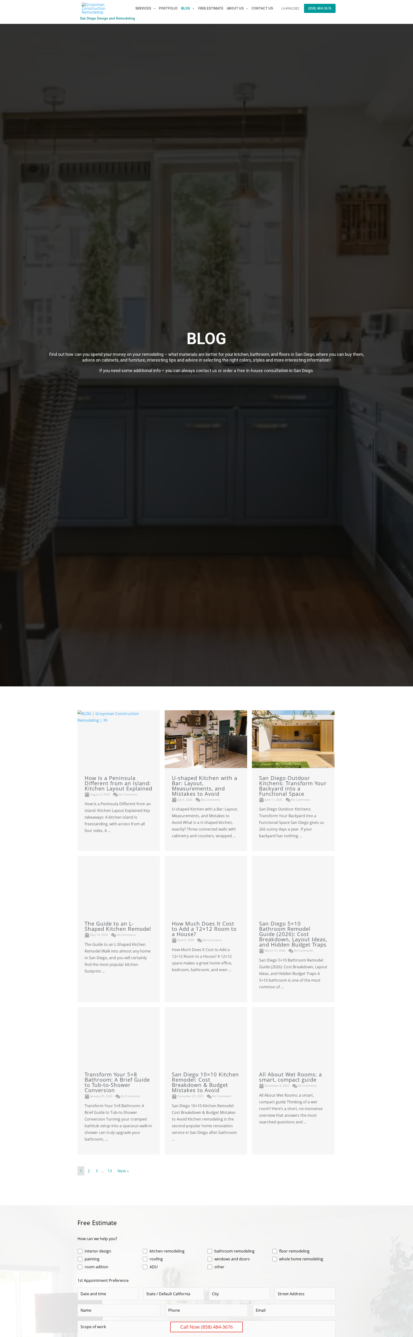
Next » (123, 1171)
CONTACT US (262, 8)
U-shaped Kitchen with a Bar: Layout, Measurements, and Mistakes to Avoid (204, 785)
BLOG (185, 8)
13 (110, 1171)
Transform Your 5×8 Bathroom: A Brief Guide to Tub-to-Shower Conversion (117, 1082)
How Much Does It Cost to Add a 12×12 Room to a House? (204, 928)
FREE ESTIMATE (210, 8)
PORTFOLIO (168, 8)
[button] (153, 8)
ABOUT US (235, 8)
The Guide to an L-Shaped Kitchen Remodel (118, 926)
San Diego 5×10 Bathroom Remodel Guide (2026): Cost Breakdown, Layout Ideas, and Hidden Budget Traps (293, 934)
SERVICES (143, 8)
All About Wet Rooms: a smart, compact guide (290, 1077)
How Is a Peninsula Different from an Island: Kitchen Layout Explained (118, 783)
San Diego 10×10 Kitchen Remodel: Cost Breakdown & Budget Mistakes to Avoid (205, 1082)
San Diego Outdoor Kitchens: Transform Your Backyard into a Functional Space (292, 785)
